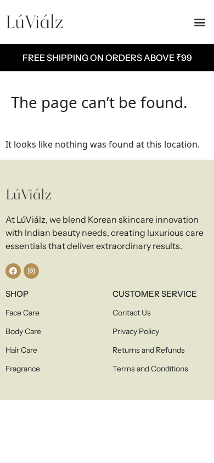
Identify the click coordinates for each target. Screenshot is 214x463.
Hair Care (21, 350)
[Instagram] (31, 271)
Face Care (22, 313)
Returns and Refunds (148, 350)
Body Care (23, 331)
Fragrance (22, 369)
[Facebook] (13, 271)
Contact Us (131, 313)
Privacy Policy (135, 331)
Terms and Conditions (150, 369)
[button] (199, 22)
